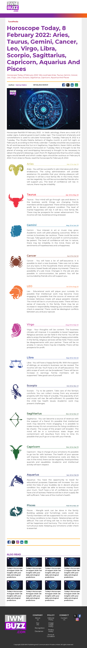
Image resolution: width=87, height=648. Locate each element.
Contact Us (64, 619)
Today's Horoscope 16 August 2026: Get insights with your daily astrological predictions (52, 595)
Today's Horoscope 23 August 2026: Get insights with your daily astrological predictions (53, 572)
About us (37, 619)
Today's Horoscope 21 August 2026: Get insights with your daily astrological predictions (72, 572)
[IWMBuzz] (13, 7)
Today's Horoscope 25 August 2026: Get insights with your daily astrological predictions (14, 572)
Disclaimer (38, 631)
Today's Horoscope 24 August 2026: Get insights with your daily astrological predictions (34, 572)
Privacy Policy (51, 630)
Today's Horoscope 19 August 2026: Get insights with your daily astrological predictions (14, 595)
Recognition (38, 628)
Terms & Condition (51, 635)
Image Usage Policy (51, 624)
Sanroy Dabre (21, 85)
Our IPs (37, 624)
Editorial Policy (51, 619)
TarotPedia (13, 22)
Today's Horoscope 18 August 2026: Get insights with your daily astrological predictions (33, 595)
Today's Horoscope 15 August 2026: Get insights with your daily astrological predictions (72, 595)
